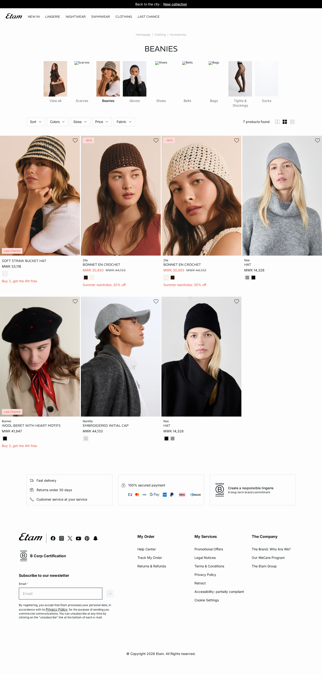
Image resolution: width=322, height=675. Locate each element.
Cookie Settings (206, 600)
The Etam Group (264, 566)
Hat (247, 264)
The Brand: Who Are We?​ (271, 549)
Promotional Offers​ (208, 549)
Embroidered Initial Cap (105, 425)
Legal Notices (205, 558)
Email (23, 584)
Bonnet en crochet (101, 264)
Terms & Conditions (209, 566)
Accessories (178, 34)
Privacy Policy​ (205, 575)
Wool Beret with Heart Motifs (31, 425)
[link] (34, 16)
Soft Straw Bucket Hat (24, 261)
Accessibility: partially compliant (219, 592)
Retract (200, 583)
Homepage (143, 34)
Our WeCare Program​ (268, 558)
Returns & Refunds (151, 566)
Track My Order (149, 558)
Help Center (146, 549)
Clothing (160, 34)
